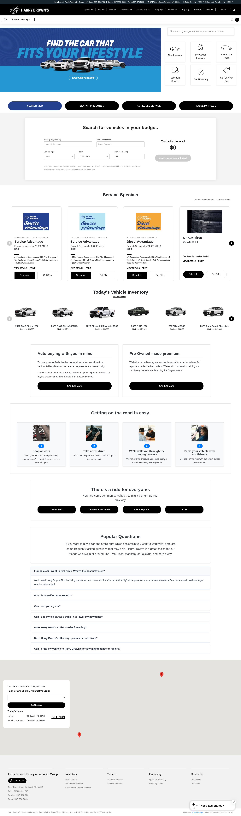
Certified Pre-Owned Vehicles (78, 787)
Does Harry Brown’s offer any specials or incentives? (66, 638)
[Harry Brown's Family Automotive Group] (32, 9)
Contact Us (19, 780)
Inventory (71, 774)
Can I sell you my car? (47, 606)
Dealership (197, 774)
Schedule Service (223, 199)
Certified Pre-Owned (99, 509)
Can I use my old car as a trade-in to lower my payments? (68, 616)
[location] (148, 2)
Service (111, 774)
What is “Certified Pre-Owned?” (53, 595)
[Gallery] (80, 60)
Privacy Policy (44, 812)
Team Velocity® (197, 812)
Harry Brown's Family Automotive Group (23, 812)
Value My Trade (156, 783)
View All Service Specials (205, 199)
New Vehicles (71, 779)
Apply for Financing (157, 779)
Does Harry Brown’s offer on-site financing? (60, 627)
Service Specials (114, 783)
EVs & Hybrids (142, 509)
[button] (161, 674)
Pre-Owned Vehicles (74, 783)
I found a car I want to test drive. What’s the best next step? (69, 571)
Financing (155, 774)
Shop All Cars (74, 386)
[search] (234, 10)
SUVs (184, 509)
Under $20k (57, 509)
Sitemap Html (75, 812)
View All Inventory (119, 297)
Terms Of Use (56, 812)
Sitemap (65, 812)
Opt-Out (93, 812)
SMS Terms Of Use (104, 812)
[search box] (200, 31)
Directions (195, 783)
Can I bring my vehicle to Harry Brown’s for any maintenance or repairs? (77, 648)
